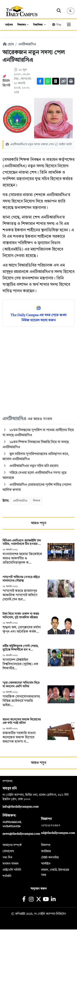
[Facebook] (40, 81)
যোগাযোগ (8, 851)
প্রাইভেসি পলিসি (12, 869)
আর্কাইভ (45, 863)
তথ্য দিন (7, 857)
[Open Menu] (69, 24)
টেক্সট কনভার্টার (50, 857)
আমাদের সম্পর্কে (12, 845)
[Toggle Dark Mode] (71, 11)
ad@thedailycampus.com (58, 832)
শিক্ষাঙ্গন (22, 24)
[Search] (59, 10)
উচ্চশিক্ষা (38, 24)
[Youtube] (46, 899)
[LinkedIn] (53, 899)
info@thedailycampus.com (21, 806)
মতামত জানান (10, 863)
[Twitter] (55, 81)
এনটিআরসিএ (27, 44)
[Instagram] (31, 899)
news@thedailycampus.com (21, 833)
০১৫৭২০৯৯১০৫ (12, 822)
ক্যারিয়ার (46, 851)
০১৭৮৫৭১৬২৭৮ (12, 826)
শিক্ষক (36, 500)
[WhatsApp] (47, 81)
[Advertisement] (38, 371)
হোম (10, 44)
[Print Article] (71, 81)
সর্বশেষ (9, 24)
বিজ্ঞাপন (45, 845)
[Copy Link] (63, 81)
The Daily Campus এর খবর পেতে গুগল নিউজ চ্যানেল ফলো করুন (38, 318)
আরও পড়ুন (38, 523)
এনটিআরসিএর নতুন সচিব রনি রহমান (33, 466)
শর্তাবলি (7, 876)
